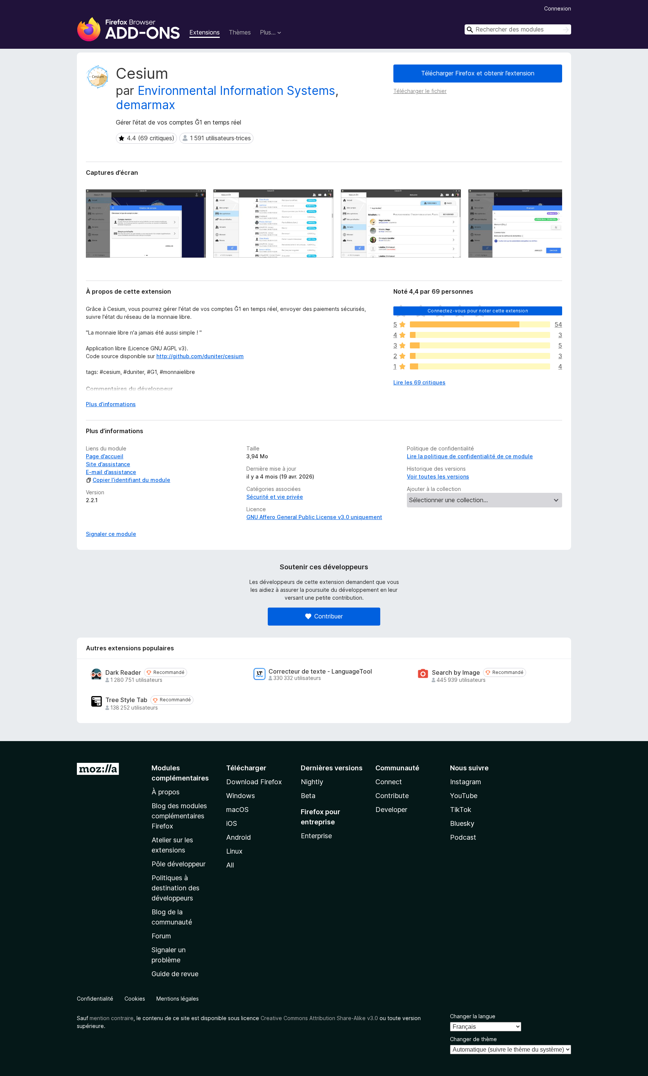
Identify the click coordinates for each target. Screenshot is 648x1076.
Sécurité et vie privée (274, 497)
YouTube (463, 796)
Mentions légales (177, 998)
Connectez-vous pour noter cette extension (478, 311)
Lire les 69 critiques (419, 382)
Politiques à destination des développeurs (176, 888)
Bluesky (462, 823)
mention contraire (112, 1018)
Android (238, 837)
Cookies (134, 998)
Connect (388, 782)
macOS (237, 809)
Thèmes (240, 32)
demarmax (145, 105)
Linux (234, 851)
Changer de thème (473, 1039)
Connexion (557, 8)
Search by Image (456, 672)
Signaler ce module (111, 534)
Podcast (463, 837)
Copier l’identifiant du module (131, 480)
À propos (166, 792)
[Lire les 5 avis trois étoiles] (480, 345)
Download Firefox (254, 782)
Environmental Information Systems (236, 90)
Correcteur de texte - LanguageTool (320, 671)
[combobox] (518, 29)
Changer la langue (472, 1016)
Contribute (392, 796)
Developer (391, 809)
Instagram (465, 782)
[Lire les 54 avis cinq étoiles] (480, 324)
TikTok (460, 809)
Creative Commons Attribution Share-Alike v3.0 (319, 1018)
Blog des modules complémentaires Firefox (179, 816)
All (230, 865)
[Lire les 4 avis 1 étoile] (480, 366)
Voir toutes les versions (438, 476)
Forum (161, 936)
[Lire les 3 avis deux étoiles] (480, 356)
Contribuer (328, 616)
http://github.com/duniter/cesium (200, 356)
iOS (231, 823)
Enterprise (316, 836)
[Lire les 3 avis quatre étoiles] (480, 335)
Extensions (204, 32)
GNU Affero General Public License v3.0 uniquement (314, 517)
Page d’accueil (104, 456)
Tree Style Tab (126, 700)
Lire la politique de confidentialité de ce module (470, 456)
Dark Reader (123, 672)
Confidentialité (95, 998)
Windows (240, 796)
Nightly (312, 782)
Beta (308, 796)
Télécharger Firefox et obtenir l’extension (477, 73)
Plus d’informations (111, 404)
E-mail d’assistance (111, 472)
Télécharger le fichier (420, 91)
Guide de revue (175, 974)
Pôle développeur (179, 864)
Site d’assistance (108, 464)
